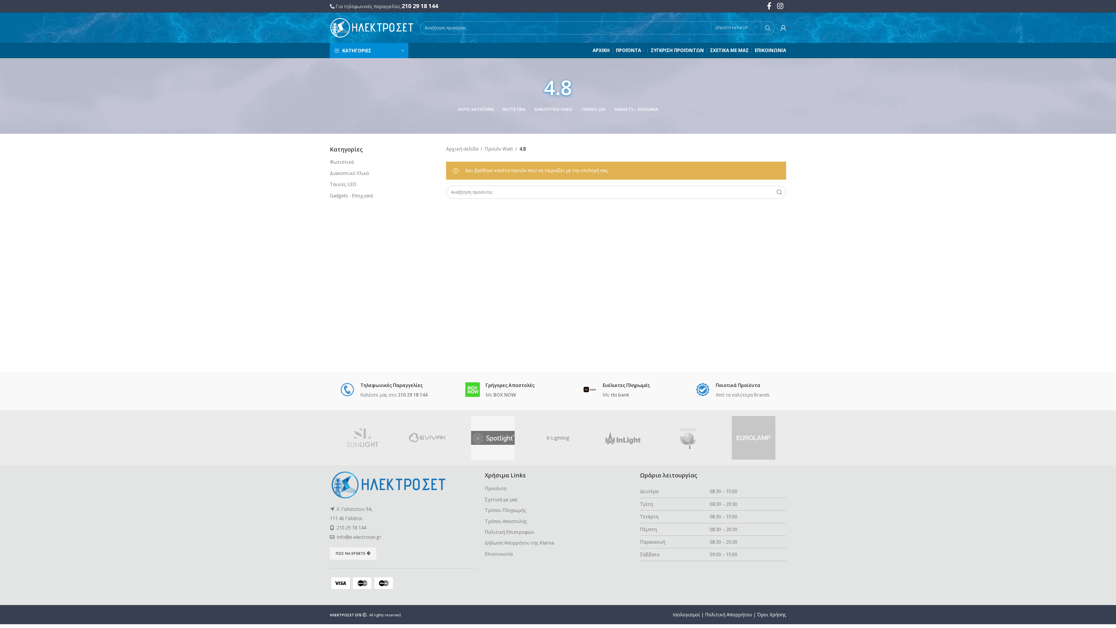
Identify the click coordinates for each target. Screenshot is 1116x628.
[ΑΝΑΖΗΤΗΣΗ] (768, 28)
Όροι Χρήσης (771, 614)
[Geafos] (688, 437)
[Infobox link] (384, 390)
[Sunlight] (362, 437)
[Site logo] (372, 27)
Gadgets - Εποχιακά (351, 195)
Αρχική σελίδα (462, 149)
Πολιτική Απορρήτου (728, 614)
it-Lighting (557, 438)
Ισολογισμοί (686, 614)
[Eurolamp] (753, 437)
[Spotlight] (492, 437)
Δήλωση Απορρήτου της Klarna (519, 543)
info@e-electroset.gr (359, 537)
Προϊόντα (495, 488)
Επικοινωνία (499, 554)
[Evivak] (427, 437)
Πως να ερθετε (350, 553)
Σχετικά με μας (501, 499)
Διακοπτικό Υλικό (349, 173)
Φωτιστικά (342, 162)
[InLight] (623, 437)
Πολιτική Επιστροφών (509, 532)
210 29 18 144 (420, 6)
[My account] (783, 28)
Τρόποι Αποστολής (506, 521)
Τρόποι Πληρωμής (505, 510)
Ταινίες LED (343, 184)
